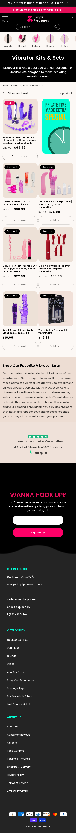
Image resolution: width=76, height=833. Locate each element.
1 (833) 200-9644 (18, 614)
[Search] (56, 27)
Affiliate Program (17, 791)
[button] (4, 19)
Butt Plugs (13, 648)
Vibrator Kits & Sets (33, 85)
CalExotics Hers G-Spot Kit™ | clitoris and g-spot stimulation (55, 204)
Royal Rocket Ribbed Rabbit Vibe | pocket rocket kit (18, 331)
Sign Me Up (38, 532)
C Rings (11, 656)
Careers (12, 743)
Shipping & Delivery (19, 767)
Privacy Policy (15, 775)
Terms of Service (17, 783)
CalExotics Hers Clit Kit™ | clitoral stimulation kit (17, 203)
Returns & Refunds (18, 759)
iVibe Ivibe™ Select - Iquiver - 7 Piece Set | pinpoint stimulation (55, 268)
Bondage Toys (16, 688)
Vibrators (16, 85)
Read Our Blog (15, 751)
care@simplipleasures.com (25, 584)
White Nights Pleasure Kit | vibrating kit (53, 331)
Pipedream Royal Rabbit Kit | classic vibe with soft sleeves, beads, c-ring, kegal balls (19, 140)
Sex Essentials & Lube (20, 696)
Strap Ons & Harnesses (21, 680)
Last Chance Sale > (19, 704)
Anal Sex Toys (15, 672)
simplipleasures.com (41, 827)
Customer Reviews (18, 735)
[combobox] (38, 27)
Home (6, 85)
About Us (12, 726)
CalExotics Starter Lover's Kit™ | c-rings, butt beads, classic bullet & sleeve (20, 268)
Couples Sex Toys (18, 640)
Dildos (10, 664)
